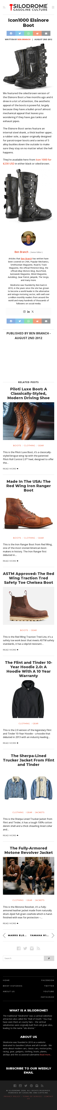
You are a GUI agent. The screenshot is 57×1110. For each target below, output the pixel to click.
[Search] (49, 958)
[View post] (28, 421)
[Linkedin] (28, 311)
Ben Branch (24, 39)
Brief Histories (12, 986)
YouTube (48, 991)
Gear (41, 445)
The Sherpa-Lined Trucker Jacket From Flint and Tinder (28, 760)
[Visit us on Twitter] (25, 1086)
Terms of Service (32, 1096)
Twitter (49, 986)
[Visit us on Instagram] (32, 948)
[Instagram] (24, 311)
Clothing (29, 445)
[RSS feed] (4, 7)
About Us (9, 991)
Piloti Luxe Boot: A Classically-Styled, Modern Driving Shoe (28, 393)
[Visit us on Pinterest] (31, 1086)
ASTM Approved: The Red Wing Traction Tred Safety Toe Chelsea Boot (28, 578)
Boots (17, 445)
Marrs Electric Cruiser (17, 935)
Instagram (47, 997)
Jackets (40, 812)
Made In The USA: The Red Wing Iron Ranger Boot (28, 485)
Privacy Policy (12, 1096)
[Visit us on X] (25, 948)
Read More (10, 468)
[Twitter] (32, 311)
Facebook (47, 980)
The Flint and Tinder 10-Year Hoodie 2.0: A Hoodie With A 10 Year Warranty (28, 669)
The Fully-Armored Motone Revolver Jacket (28, 850)
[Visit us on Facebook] (19, 948)
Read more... (45, 1054)
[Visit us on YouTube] (20, 1086)
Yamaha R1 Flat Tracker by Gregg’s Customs (42, 935)
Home (6, 980)
